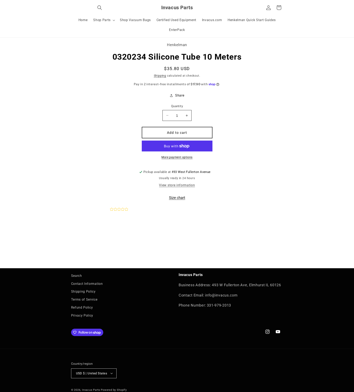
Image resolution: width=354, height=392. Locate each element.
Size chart (177, 197)
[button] (76, 7)
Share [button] (179, 95)
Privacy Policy (82, 315)
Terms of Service (84, 300)
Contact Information (87, 284)
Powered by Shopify (114, 389)
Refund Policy (82, 307)
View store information (177, 185)
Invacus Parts (91, 389)
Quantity (177, 106)
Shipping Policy (83, 292)
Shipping (160, 75)
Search (76, 276)
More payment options (177, 157)
